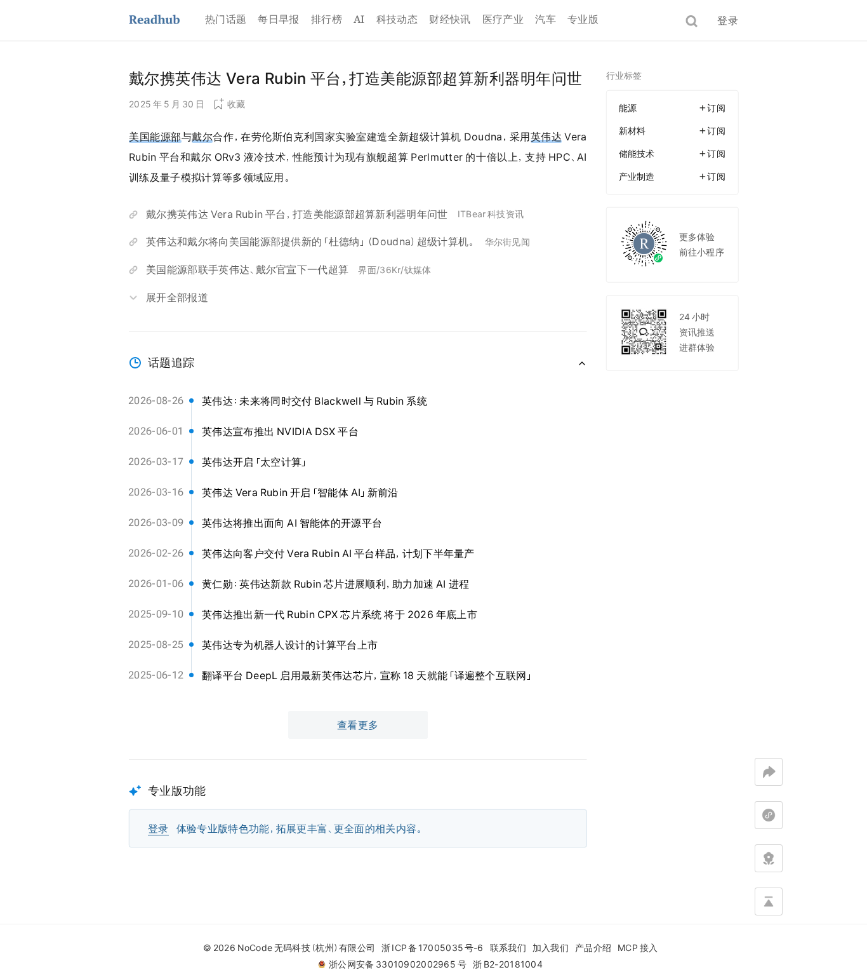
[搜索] (691, 21)
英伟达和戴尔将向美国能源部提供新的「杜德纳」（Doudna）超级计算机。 (310, 241)
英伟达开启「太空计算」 (255, 462)
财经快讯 (449, 19)
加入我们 (551, 947)
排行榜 (326, 19)
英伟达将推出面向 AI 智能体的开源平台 (292, 523)
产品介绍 (593, 947)
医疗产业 (503, 19)
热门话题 (225, 19)
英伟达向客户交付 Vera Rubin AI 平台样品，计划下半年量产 (338, 553)
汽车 (545, 19)
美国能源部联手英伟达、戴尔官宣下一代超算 (247, 269)
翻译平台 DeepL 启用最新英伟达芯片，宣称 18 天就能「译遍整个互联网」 (367, 675)
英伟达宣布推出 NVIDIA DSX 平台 (280, 431)
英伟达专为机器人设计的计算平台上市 (290, 645)
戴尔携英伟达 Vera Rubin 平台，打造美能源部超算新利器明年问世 (297, 214)
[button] (358, 803)
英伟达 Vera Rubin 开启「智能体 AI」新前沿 (300, 492)
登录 (727, 20)
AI (359, 19)
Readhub (167, 20)
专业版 (583, 19)
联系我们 (508, 947)
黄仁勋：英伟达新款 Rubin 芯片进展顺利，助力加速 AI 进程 (335, 584)
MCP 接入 (638, 947)
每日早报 (278, 19)
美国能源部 (155, 137)
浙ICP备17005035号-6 (432, 947)
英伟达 (546, 137)
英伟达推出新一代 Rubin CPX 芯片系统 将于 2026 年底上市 (339, 614)
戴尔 (202, 137)
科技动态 (397, 19)
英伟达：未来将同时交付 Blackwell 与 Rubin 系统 (314, 401)
